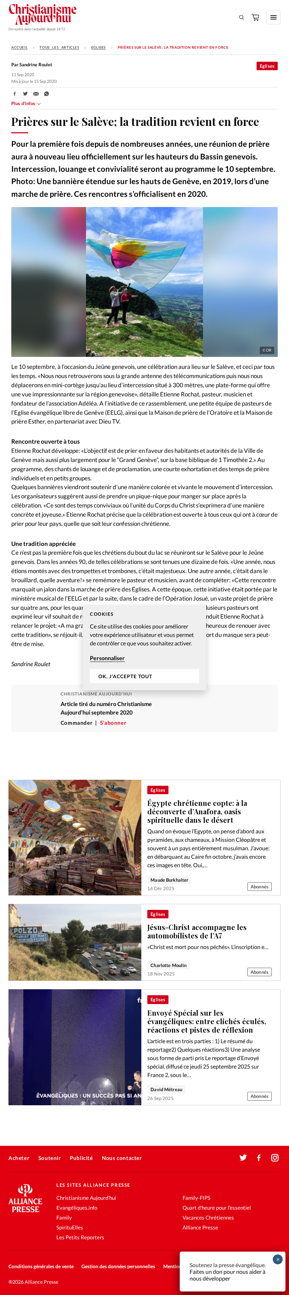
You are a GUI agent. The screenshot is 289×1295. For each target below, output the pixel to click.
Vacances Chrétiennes (208, 1217)
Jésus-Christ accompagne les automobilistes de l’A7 (197, 931)
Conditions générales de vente (41, 1266)
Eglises (98, 47)
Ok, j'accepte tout (125, 676)
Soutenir (49, 1158)
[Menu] (273, 17)
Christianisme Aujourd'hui (86, 1197)
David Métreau (166, 1089)
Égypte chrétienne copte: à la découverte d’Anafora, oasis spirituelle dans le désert (197, 811)
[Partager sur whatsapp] (46, 93)
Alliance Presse (200, 1227)
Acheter (18, 1158)
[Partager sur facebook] (14, 93)
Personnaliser (107, 658)
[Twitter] (243, 1157)
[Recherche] (242, 17)
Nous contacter (122, 1158)
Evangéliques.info (76, 1207)
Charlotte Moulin (168, 965)
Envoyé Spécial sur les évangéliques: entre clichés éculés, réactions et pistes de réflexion (206, 1021)
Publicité (81, 1158)
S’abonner (113, 723)
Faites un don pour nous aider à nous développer (227, 1275)
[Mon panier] (256, 17)
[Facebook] (259, 1157)
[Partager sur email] (35, 93)
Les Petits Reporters (80, 1237)
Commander (76, 723)
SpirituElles (69, 1227)
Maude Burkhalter (169, 880)
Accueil (19, 47)
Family (64, 1217)
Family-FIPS (196, 1197)
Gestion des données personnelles (118, 1266)
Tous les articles (59, 47)
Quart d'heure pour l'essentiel (217, 1207)
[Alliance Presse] (25, 1213)
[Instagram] (275, 1157)
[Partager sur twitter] (25, 93)
